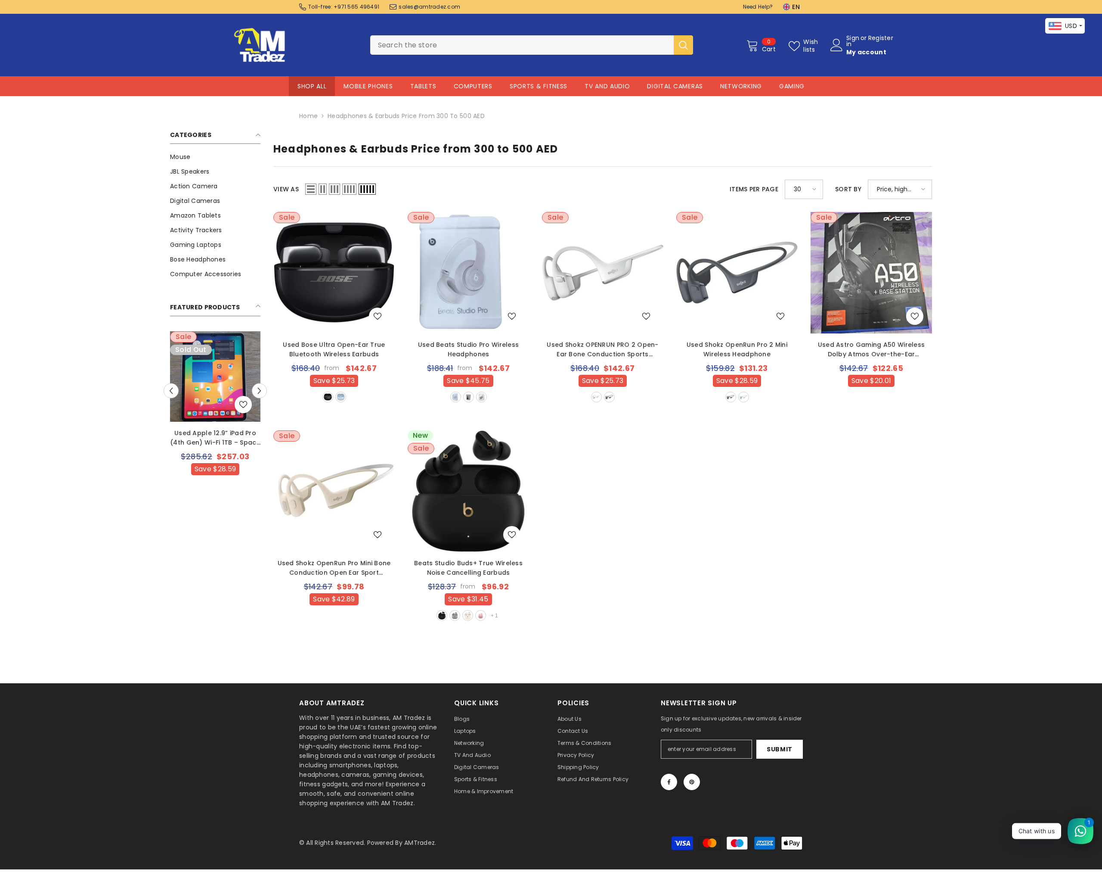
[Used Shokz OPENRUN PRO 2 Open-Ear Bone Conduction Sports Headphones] (602, 272)
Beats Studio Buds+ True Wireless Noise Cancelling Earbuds (468, 568)
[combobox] (522, 45)
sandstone (455, 397)
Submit (779, 749)
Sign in (852, 41)
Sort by (848, 189)
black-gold (441, 615)
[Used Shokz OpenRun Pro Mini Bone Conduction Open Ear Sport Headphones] (334, 491)
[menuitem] (215, 156)
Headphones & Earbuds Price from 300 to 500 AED (406, 116)
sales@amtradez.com (429, 6)
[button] (259, 390)
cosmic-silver (454, 615)
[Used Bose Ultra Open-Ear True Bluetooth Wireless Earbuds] (334, 272)
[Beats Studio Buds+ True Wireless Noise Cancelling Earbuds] (468, 491)
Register (880, 38)
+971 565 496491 (356, 6)
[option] (215, 420)
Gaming (792, 86)
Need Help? (758, 6)
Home (308, 116)
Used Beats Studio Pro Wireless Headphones (468, 349)
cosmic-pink (480, 615)
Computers (473, 86)
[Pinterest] (692, 782)
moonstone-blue (340, 397)
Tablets (423, 86)
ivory (467, 615)
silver (596, 397)
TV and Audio (607, 86)
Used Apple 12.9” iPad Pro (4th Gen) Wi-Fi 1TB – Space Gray (215, 438)
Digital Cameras (675, 86)
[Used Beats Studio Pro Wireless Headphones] (468, 272)
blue (743, 397)
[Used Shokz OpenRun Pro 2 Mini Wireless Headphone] (737, 272)
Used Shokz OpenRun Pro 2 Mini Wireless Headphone (737, 349)
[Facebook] (669, 782)
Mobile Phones (368, 86)
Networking (741, 86)
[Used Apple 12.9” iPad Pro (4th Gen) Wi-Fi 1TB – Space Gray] (215, 376)
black (327, 397)
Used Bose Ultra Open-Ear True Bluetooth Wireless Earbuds (334, 349)
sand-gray (481, 397)
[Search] (531, 45)
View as (286, 189)
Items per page (754, 189)
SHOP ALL (312, 86)
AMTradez (419, 842)
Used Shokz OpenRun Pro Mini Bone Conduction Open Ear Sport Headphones (334, 568)
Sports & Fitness (538, 86)
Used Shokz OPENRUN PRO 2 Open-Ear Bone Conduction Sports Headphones (602, 349)
